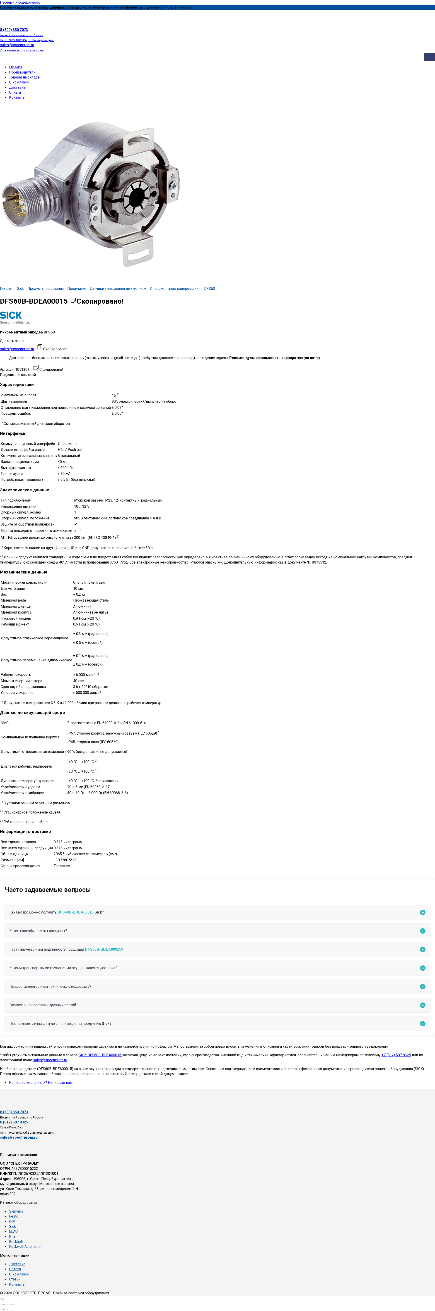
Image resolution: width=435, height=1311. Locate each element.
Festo (13, 1216)
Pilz (12, 1236)
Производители (22, 72)
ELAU (13, 1231)
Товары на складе (24, 77)
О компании (19, 82)
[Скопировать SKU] (36, 368)
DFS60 (209, 288)
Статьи (14, 1279)
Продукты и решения (45, 288)
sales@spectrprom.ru (17, 349)
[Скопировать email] (39, 347)
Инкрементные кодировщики (175, 288)
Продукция (76, 288)
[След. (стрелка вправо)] (6, 1309)
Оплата (15, 92)
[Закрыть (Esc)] (15, 1304)
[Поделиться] (11, 1304)
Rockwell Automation (25, 1246)
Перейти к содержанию (20, 2)
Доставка (17, 87)
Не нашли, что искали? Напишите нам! (41, 1082)
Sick (20, 288)
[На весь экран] (6, 1304)
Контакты (17, 97)
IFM (12, 1221)
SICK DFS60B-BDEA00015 (100, 1055)
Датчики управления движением (118, 288)
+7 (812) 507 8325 (396, 1055)
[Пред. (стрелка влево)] (2, 1309)
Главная (15, 67)
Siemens (16, 1211)
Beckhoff (16, 1242)
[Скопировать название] (73, 301)
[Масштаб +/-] (2, 1304)
